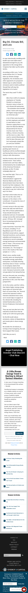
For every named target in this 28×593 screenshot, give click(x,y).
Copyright (14, 547)
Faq (14, 540)
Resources (8, 15)
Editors (15, 15)
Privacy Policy (14, 445)
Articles (17, 13)
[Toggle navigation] (25, 9)
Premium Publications (8, 13)
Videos (20, 15)
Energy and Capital (15, 442)
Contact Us (14, 537)
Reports (23, 13)
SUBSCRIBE (21, 26)
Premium (14, 549)
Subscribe (19, 433)
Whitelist (14, 542)
